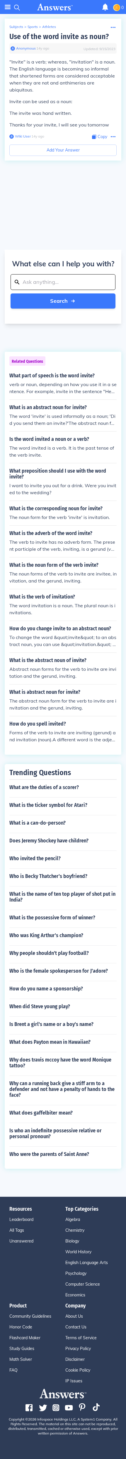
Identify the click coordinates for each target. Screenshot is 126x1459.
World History (78, 1251)
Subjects (16, 26)
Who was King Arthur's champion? (46, 935)
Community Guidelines (30, 1316)
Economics (75, 1295)
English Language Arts (86, 1262)
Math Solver (20, 1359)
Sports (33, 26)
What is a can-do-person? (37, 823)
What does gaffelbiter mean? (41, 1113)
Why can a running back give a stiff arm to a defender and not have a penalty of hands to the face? (62, 1089)
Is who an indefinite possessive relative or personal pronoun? (55, 1133)
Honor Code (20, 1327)
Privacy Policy (78, 1348)
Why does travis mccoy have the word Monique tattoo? (60, 1063)
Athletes (49, 26)
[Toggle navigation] (8, 7)
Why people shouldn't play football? (49, 953)
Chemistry (74, 1230)
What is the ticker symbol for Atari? (48, 805)
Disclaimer (75, 1359)
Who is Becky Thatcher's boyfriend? (48, 876)
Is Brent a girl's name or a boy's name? (51, 1024)
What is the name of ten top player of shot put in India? (62, 897)
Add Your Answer (63, 150)
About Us (74, 1316)
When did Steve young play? (39, 1006)
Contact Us (75, 1327)
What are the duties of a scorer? (44, 787)
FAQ (13, 1370)
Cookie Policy (77, 1370)
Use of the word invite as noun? (59, 36)
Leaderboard (21, 1219)
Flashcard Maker (24, 1337)
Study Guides (21, 1348)
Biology (72, 1241)
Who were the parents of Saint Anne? (49, 1154)
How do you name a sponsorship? (46, 988)
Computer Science (82, 1284)
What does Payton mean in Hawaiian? (50, 1042)
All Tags (16, 1230)
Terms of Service (81, 1337)
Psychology (75, 1273)
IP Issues (73, 1381)
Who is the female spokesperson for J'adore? (58, 971)
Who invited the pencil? (35, 858)
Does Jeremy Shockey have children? (48, 840)
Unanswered (21, 1241)
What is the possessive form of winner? (52, 917)
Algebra (72, 1219)
